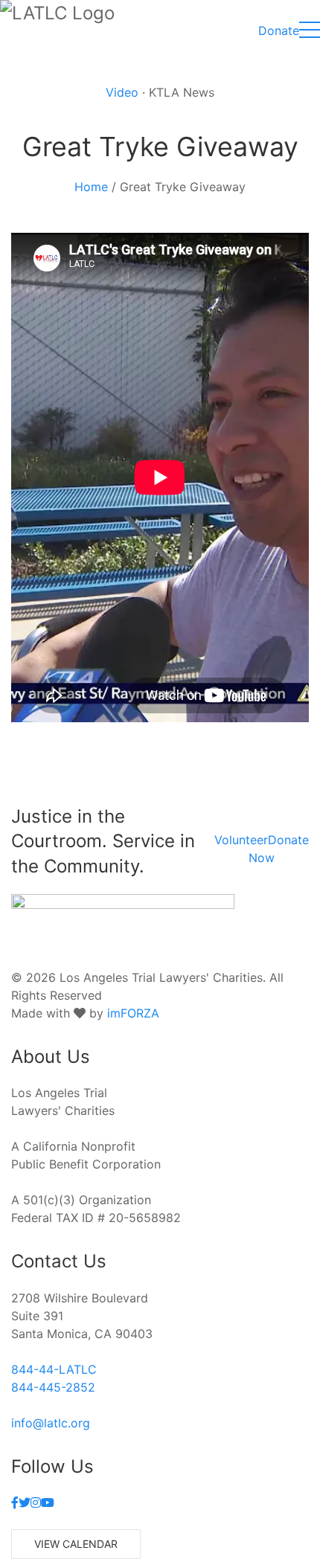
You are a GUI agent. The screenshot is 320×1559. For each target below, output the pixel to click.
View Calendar (76, 1543)
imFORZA (133, 1013)
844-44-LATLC (54, 1369)
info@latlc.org (50, 1422)
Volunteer (241, 839)
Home (91, 186)
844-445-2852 (53, 1387)
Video (122, 92)
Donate (278, 30)
